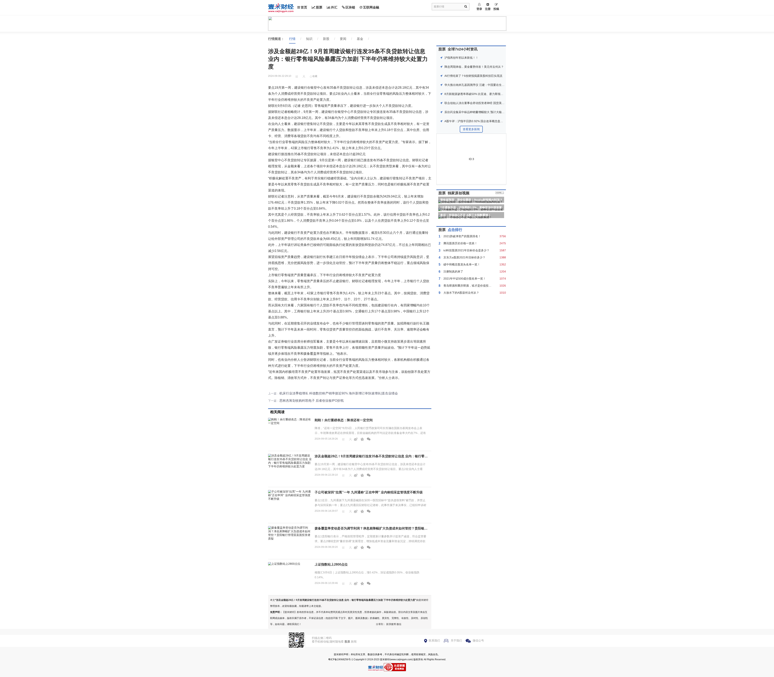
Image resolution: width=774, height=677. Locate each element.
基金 (360, 39)
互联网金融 (371, 7)
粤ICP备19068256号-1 (340, 659)
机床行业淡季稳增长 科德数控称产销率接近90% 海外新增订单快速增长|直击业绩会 (338, 393)
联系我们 (434, 640)
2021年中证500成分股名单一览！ (464, 278)
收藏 (314, 76)
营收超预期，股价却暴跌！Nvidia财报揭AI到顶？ (471, 199)
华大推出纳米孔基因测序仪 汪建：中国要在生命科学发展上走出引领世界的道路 (494, 84)
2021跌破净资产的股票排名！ (462, 236)
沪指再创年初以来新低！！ (461, 57)
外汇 (334, 7)
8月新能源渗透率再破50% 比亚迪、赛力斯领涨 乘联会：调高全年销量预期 (491, 94)
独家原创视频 (458, 193)
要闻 (343, 39)
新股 (326, 39)
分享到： (381, 624)
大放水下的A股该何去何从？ (461, 292)
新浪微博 (391, 624)
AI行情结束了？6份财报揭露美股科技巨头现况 (473, 75)
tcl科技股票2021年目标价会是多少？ (466, 250)
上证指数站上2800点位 (331, 564)
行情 (292, 39)
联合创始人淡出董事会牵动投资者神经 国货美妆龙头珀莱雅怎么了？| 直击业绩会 (495, 103)
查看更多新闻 (471, 129)
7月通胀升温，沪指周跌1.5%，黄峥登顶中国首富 (471, 207)
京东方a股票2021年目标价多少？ (464, 257)
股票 (319, 7)
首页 (304, 7)
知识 (309, 39)
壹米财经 (385, 659)
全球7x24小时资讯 (463, 49)
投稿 (496, 8)
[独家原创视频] (499, 193)
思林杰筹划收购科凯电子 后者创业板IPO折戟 (311, 400)
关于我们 (456, 640)
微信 (398, 624)
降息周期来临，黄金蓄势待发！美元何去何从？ (474, 66)
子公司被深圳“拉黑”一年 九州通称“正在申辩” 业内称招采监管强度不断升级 (369, 492)
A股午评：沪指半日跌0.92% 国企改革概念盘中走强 (476, 121)
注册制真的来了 (453, 271)
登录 (479, 8)
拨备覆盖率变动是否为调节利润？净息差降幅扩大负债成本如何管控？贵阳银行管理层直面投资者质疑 (387, 528)
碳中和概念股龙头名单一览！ (461, 264)
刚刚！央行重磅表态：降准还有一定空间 (344, 420)
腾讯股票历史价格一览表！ (460, 243)
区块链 (350, 7)
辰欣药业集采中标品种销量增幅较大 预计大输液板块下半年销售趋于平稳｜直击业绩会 (498, 112)
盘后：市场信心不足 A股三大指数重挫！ (465, 215)
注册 (488, 8)
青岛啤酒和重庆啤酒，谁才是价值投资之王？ (471, 285)
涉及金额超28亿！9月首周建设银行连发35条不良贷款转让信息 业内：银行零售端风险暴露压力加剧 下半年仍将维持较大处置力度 (407, 456)
